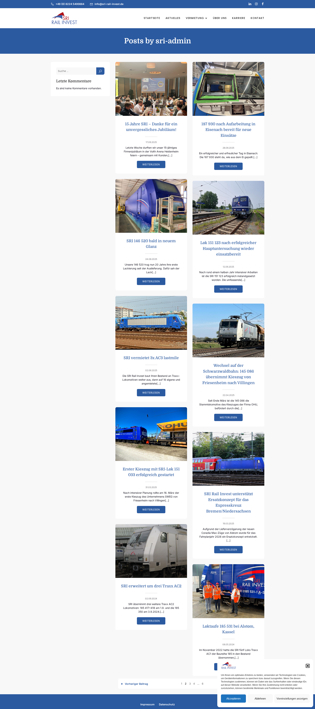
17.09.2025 (151, 142)
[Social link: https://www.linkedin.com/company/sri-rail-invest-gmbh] (248, 4)
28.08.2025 (228, 147)
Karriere (238, 18)
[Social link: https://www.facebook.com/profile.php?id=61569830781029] (261, 4)
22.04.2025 (228, 395)
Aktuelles (173, 18)
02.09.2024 (151, 598)
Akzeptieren (233, 698)
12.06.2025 (228, 266)
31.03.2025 (151, 487)
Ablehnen (260, 698)
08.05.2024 (228, 644)
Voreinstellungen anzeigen (292, 698)
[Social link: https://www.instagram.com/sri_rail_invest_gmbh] (255, 4)
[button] (308, 666)
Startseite (152, 18)
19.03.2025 (228, 523)
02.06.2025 (151, 370)
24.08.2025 (151, 259)
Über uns (220, 18)
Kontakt (257, 18)
